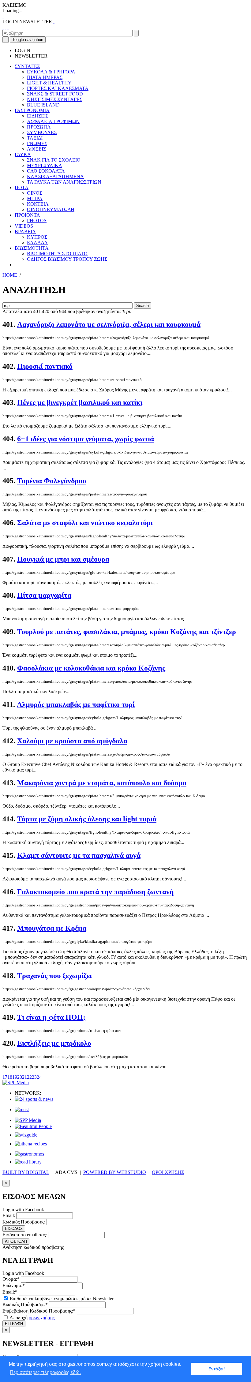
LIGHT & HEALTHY (49, 82)
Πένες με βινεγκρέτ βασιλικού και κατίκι (79, 402)
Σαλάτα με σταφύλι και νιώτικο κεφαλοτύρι (85, 523)
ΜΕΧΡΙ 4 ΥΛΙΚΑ (44, 165)
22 (29, 1077)
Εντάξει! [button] (216, 1368)
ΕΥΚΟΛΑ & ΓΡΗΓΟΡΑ (51, 71)
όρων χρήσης (41, 1317)
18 (9, 1077)
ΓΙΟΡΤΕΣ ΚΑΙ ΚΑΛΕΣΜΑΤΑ (57, 88)
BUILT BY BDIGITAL (25, 1172)
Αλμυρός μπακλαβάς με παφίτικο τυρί (76, 704)
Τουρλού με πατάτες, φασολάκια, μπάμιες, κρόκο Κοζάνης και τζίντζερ (126, 632)
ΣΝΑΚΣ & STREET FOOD (55, 93)
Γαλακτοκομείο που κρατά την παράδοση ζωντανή (95, 892)
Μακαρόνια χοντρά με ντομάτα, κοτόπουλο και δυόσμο (101, 783)
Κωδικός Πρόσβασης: (23, 1221)
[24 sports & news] (34, 1099)
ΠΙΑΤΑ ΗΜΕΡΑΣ (44, 77)
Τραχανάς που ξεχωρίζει (54, 976)
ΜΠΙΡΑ (35, 198)
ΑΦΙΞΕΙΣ (36, 148)
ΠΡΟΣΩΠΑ (39, 126)
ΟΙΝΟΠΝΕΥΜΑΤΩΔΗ (50, 209)
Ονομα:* (11, 1279)
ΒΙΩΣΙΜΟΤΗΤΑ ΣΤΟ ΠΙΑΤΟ (57, 253)
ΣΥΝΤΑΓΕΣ (27, 66)
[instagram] (5, 27)
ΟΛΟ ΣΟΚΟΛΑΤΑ (46, 171)
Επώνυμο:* (13, 1285)
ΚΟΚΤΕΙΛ (38, 204)
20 (19, 1077)
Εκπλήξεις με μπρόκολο (54, 1043)
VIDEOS (24, 226)
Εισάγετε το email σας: (24, 1234)
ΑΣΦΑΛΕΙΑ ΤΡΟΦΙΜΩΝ (53, 121)
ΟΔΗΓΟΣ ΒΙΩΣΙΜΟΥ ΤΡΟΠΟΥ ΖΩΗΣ (67, 259)
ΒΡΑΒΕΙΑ (25, 231)
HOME (9, 275)
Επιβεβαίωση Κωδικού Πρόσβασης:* (39, 1310)
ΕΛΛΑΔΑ (37, 242)
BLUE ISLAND (43, 104)
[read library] (28, 1161)
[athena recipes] (31, 1143)
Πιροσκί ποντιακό (45, 366)
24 (39, 1077)
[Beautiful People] (33, 1126)
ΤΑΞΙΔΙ (35, 137)
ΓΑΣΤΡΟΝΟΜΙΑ (32, 110)
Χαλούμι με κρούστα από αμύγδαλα (72, 741)
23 (34, 1077)
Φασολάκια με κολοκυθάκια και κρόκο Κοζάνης (91, 668)
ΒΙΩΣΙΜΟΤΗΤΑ (32, 248)
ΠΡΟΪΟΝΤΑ (27, 215)
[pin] (8, 27)
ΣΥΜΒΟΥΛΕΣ (42, 132)
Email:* (9, 1291)
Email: (8, 1215)
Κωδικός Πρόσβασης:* (25, 1304)
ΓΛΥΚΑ (23, 154)
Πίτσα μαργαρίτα (44, 595)
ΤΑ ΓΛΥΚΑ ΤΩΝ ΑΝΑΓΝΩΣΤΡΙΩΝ (64, 182)
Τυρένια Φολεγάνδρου (51, 481)
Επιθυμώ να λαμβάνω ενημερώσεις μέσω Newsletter (61, 1298)
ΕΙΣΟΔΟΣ (14, 1228)
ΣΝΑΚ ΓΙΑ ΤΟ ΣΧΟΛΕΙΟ (54, 159)
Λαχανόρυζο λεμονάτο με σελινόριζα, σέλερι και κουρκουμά (108, 324)
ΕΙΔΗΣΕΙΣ (37, 115)
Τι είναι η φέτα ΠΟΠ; (51, 1017)
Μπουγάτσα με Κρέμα (51, 928)
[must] (22, 1109)
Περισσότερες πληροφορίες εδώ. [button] (45, 1372)
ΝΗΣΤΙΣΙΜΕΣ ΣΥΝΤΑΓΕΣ (54, 99)
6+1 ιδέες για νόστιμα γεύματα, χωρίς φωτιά (85, 439)
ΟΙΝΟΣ (34, 193)
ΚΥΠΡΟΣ (37, 237)
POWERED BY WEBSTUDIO (114, 1172)
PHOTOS (37, 220)
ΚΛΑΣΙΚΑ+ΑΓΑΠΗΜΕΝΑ (55, 176)
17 (4, 1077)
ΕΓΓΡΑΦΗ (14, 1323)
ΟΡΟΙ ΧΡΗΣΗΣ (168, 1172)
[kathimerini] (28, 1120)
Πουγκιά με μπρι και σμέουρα (63, 559)
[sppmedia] (15, 1082)
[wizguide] (26, 1134)
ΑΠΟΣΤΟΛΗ (16, 1241)
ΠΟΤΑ (21, 187)
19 (14, 1077)
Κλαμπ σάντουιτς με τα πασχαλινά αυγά (78, 855)
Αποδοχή (31, 1317)
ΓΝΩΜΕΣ (37, 143)
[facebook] (3, 27)
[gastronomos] (29, 1153)
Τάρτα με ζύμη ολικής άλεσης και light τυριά (86, 819)
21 (24, 1077)
